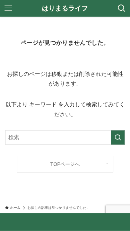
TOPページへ (65, 164)
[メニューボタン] (8, 8)
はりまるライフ (65, 8)
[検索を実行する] (118, 137)
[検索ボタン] (121, 8)
